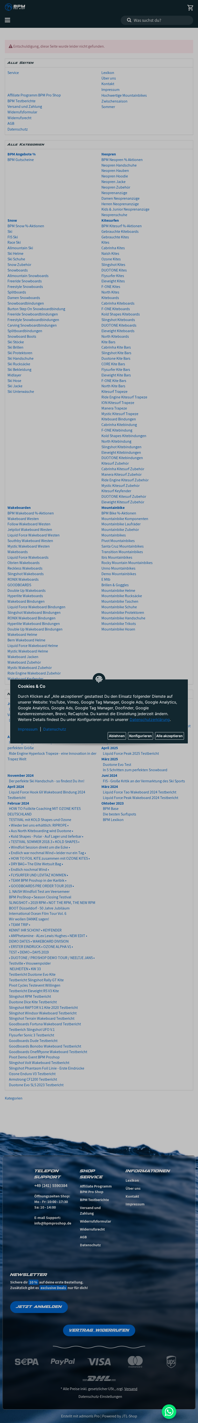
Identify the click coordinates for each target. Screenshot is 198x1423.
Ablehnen (117, 736)
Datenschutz (54, 729)
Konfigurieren (140, 736)
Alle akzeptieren (169, 736)
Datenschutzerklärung (150, 719)
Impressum (28, 729)
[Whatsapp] (169, 1411)
